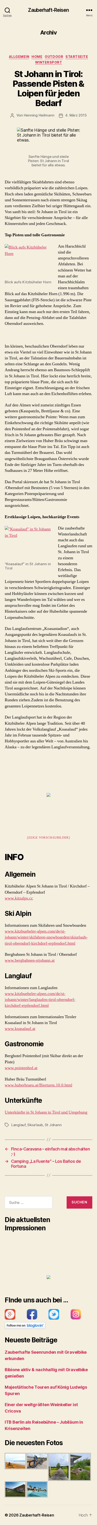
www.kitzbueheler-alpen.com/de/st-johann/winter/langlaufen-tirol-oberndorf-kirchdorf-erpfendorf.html (40, 999)
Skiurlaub (35, 1125)
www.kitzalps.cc (19, 898)
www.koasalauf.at (20, 1028)
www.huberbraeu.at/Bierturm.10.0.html (38, 1085)
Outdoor (54, 57)
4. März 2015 (76, 115)
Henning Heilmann (39, 115)
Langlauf (18, 1125)
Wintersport (48, 62)
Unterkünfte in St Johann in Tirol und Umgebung (46, 1112)
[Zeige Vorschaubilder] (48, 838)
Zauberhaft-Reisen (48, 10)
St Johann (53, 1125)
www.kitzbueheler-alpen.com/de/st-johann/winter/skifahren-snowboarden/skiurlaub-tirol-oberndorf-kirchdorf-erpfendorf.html (46, 937)
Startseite (76, 57)
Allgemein (19, 57)
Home (37, 57)
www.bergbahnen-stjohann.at (30, 960)
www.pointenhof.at (21, 1068)
